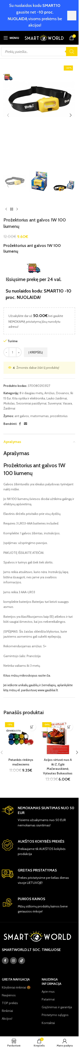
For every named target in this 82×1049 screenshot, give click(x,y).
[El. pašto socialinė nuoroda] (25, 424)
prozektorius (59, 416)
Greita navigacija (16, 979)
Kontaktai (48, 1023)
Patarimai (48, 999)
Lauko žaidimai (56, 398)
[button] (8, 115)
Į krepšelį (35, 352)
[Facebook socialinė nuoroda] (20, 424)
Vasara (67, 403)
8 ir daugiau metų (31, 393)
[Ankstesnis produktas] (6, 209)
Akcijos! (7, 1018)
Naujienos (9, 995)
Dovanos (62, 393)
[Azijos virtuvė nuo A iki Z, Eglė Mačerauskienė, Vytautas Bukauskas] (58, 738)
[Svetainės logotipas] (44, 37)
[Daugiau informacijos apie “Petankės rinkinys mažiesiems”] (32, 727)
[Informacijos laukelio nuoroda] (39, 817)
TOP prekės (10, 1003)
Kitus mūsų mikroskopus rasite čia (26, 675)
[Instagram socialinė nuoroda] (13, 960)
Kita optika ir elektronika (28, 398)
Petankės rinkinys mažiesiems (20, 762)
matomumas (39, 416)
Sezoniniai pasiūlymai (31, 403)
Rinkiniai (7, 1011)
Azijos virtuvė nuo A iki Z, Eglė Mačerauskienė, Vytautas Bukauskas (57, 766)
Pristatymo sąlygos (55, 1015)
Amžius (49, 393)
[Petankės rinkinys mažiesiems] (20, 738)
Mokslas (9, 403)
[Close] (71, 15)
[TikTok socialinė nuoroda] (21, 960)
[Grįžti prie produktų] (11, 209)
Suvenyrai (55, 403)
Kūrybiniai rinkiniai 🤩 (16, 987)
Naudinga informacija (51, 981)
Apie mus (48, 991)
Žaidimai (9, 408)
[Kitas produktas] (17, 209)
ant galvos (22, 416)
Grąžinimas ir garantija (57, 1007)
